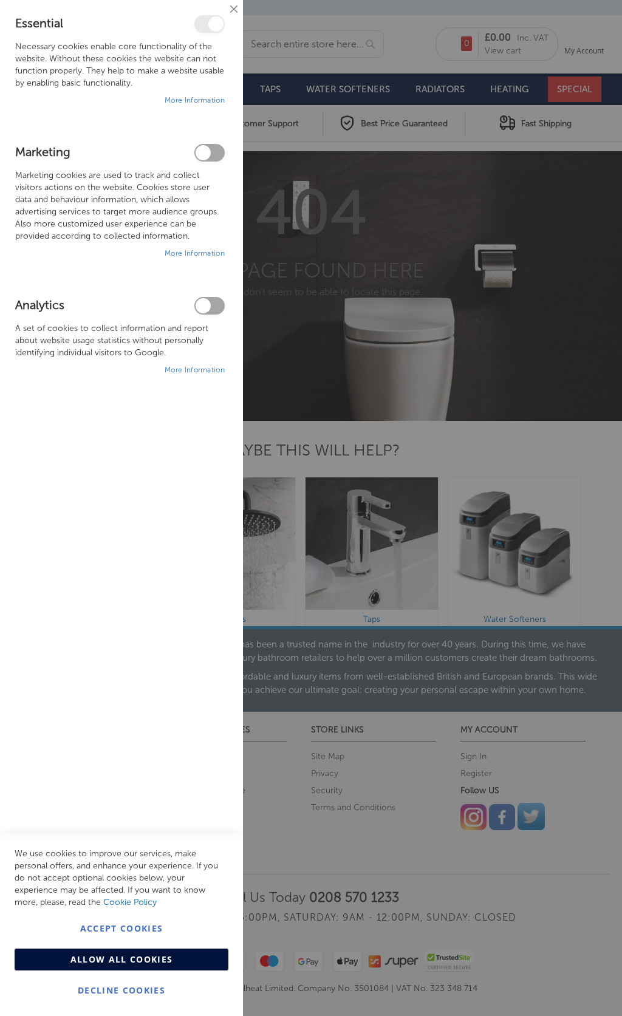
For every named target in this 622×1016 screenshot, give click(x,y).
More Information (195, 100)
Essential (209, 24)
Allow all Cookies (121, 959)
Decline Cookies (121, 990)
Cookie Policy (130, 902)
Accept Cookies (121, 928)
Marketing (209, 153)
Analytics (209, 306)
